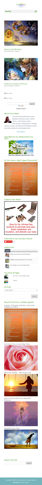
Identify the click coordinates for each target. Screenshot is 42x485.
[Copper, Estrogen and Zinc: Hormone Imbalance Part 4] (21, 341)
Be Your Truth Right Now (21, 276)
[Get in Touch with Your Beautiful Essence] (21, 426)
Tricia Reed (9, 51)
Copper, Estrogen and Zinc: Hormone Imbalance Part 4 (19, 306)
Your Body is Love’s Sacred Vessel (19, 265)
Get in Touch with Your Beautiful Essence (17, 399)
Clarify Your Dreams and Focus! (15, 84)
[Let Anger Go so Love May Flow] (21, 370)
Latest (7, 251)
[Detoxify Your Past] (21, 448)
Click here (16, 482)
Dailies (17, 51)
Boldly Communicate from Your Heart (21, 260)
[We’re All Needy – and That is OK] (21, 396)
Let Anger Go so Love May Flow (17, 344)
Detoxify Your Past (11, 428)
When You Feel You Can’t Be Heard (20, 254)
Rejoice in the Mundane (12, 49)
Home (15, 280)
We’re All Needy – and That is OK (17, 372)
